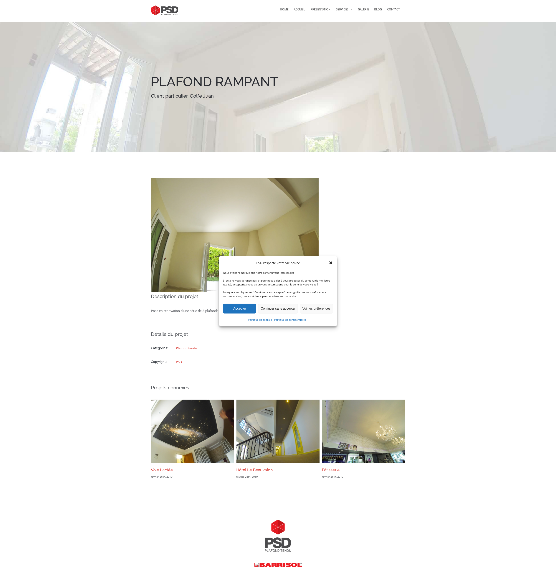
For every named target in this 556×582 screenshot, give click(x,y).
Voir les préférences (316, 308)
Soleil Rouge (333, 470)
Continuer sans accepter (278, 308)
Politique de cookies (260, 320)
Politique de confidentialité (290, 320)
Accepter (239, 308)
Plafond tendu (186, 348)
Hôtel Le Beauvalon (169, 470)
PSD (179, 362)
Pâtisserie (245, 470)
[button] (331, 262)
